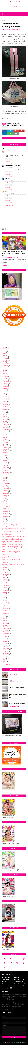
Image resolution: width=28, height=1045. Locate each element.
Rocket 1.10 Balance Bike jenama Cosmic (12, 531)
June (4, 352)
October (5, 385)
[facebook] (8, 1)
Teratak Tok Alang (6, 986)
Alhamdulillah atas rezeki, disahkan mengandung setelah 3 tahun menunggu (17, 703)
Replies (8, 161)
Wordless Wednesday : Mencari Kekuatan (13, 544)
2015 (4, 605)
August (5, 349)
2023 (4, 401)
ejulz (6, 191)
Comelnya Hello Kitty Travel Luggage (11, 538)
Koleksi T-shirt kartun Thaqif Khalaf (11, 551)
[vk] (11, 962)
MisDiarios (8, 151)
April (4, 355)
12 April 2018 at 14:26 (10, 167)
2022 (4, 423)
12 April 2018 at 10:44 (10, 152)
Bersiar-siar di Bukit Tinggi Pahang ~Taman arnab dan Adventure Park (17, 696)
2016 (4, 584)
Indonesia (7, 19)
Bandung (9, 123)
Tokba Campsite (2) (19, 984)
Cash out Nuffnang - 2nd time (16, 687)
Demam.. (11, 680)
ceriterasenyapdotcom (12, 165)
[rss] (11, 966)
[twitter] (11, 1)
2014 (4, 627)
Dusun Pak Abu (5, 979)
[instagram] (14, 1)
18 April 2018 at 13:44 (10, 193)
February (5, 358)
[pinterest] (17, 1)
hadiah (21, 125)
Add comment (10, 205)
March (5, 357)
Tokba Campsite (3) (7, 988)
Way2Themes (15, 1043)
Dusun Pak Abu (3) (19, 986)
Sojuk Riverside (5, 981)
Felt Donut (11, 673)
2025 (4, 362)
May (4, 353)
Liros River (16, 977)
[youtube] (24, 962)
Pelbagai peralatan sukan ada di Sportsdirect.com (10, 533)
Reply (7, 159)
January (5, 360)
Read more (4, 265)
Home (3, 19)
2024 (4, 380)
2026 (4, 347)
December (6, 363)
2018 (4, 508)
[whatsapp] (4, 966)
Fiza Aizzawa (5, 29)
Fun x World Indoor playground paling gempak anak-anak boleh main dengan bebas (14, 253)
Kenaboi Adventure (6, 977)
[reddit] (24, 958)
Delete (10, 159)
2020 (4, 465)
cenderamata (14, 125)
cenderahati (6, 125)
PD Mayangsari (5, 984)
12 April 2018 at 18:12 (10, 180)
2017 (4, 569)
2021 (4, 444)
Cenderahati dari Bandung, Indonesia (12, 539)
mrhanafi (8, 178)
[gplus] (20, 1)
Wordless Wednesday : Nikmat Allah (11, 559)
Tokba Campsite (18, 981)
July (4, 350)
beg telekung (16, 123)
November (6, 365)
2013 (4, 646)
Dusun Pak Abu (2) (19, 979)
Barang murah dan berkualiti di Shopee (12, 546)
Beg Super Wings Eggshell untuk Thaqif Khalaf (14, 536)
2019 (4, 487)
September (6, 386)
